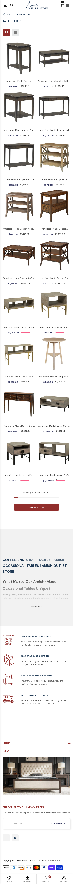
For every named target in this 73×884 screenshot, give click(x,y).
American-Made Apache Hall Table (54, 130)
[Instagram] (15, 837)
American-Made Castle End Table (54, 327)
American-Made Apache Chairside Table (18, 81)
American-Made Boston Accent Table (19, 229)
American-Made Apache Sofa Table (19, 179)
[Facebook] (6, 837)
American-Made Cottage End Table (54, 377)
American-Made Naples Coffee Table (54, 426)
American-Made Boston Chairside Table (54, 229)
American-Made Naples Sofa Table (54, 475)
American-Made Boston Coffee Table (19, 278)
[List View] (15, 32)
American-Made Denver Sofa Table (19, 426)
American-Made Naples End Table (19, 475)
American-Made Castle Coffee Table (19, 327)
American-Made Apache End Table (19, 130)
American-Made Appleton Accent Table (54, 179)
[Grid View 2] (6, 32)
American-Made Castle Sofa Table (18, 377)
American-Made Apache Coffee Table (54, 81)
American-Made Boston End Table (54, 278)
